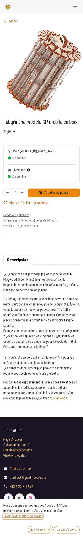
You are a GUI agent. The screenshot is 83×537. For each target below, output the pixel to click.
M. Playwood (58, 398)
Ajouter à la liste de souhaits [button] (28, 203)
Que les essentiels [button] (41, 529)
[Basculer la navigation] (75, 6)
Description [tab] (18, 260)
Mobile (13, 21)
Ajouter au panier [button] (56, 193)
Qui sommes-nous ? (16, 445)
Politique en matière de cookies (23, 516)
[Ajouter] (22, 193)
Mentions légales (14, 455)
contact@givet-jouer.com (28, 478)
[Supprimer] (7, 193)
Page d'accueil (13, 439)
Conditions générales (17, 450)
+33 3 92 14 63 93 (21, 486)
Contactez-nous (21, 469)
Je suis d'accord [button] (66, 529)
